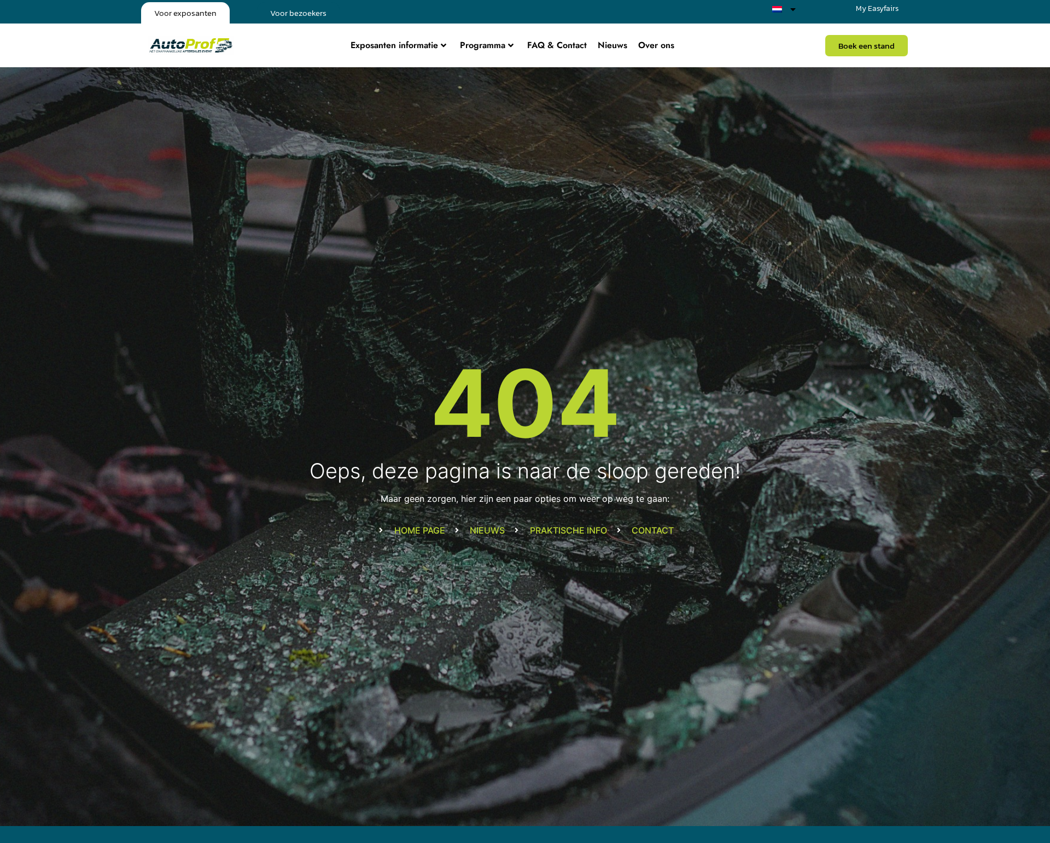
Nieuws (612, 45)
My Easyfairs (877, 8)
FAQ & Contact (557, 45)
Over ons (656, 45)
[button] (866, 45)
